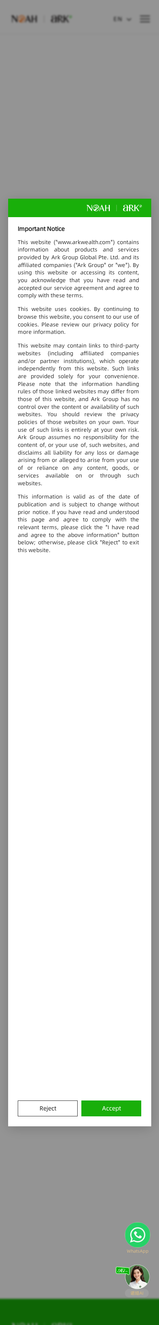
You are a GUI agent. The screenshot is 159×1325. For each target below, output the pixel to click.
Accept (111, 1108)
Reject (48, 1108)
